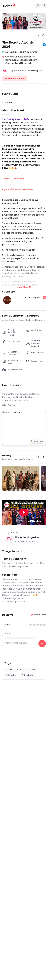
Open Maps (38, 441)
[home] (9, 5)
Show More (22, 287)
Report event (40, 614)
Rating (7, 624)
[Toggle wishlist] (44, 35)
